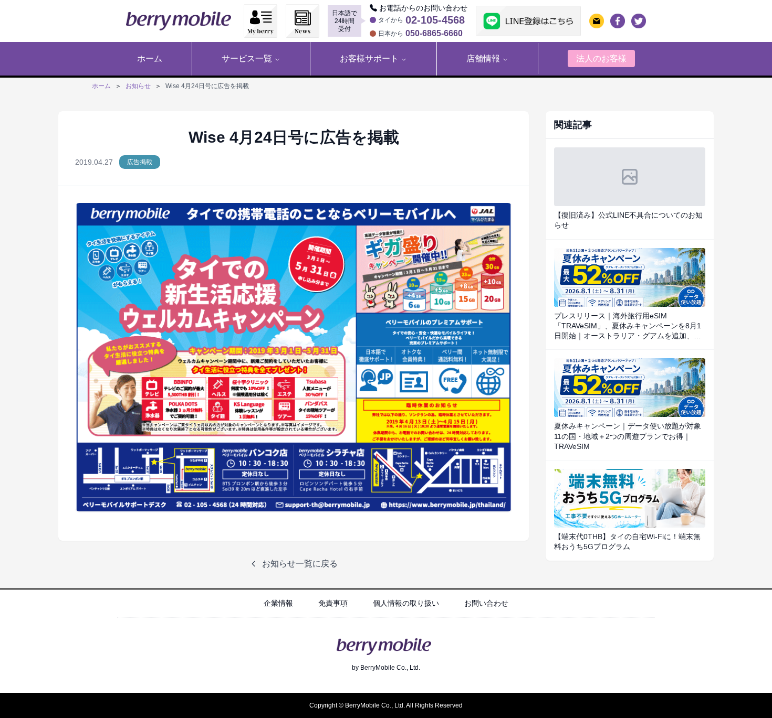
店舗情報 (483, 58)
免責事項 (333, 603)
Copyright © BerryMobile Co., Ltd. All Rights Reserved (386, 705)
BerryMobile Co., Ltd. (390, 667)
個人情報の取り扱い (406, 603)
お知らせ (138, 86)
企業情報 (278, 603)
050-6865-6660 (434, 33)
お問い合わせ (486, 603)
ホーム (101, 86)
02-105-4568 (435, 20)
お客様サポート (369, 58)
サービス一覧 (247, 58)
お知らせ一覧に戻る (300, 563)
